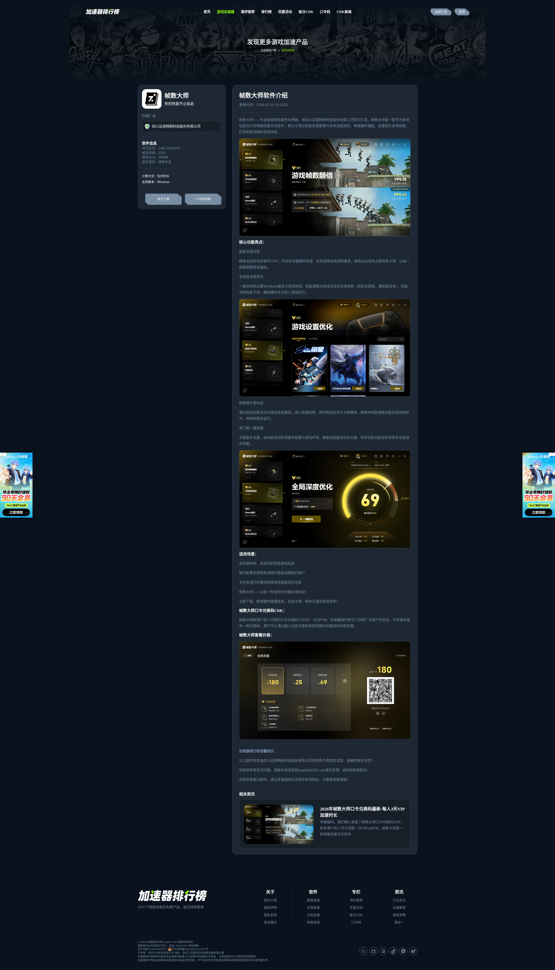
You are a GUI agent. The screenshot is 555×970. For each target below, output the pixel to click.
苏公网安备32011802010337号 (190, 949)
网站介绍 (270, 900)
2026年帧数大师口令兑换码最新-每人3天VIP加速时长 (362, 812)
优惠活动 (285, 12)
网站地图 (193, 945)
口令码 (325, 12)
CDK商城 (344, 12)
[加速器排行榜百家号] (383, 951)
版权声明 (270, 907)
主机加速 (313, 915)
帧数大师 (246, 120)
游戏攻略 (399, 915)
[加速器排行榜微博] (413, 951)
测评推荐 (248, 12)
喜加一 (399, 922)
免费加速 (313, 922)
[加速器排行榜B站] (373, 951)
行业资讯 (399, 900)
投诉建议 (270, 922)
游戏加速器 (225, 12)
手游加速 (313, 907)
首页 (207, 12)
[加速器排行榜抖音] (393, 951)
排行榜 (266, 12)
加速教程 (399, 907)
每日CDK (306, 12)
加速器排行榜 (268, 50)
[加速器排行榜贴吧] (403, 951)
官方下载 (163, 199)
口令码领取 (203, 199)
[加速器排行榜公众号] (363, 951)
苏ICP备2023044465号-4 (152, 949)
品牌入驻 (441, 11)
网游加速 (313, 900)
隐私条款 (270, 915)
